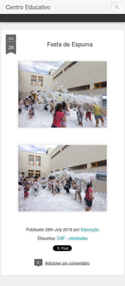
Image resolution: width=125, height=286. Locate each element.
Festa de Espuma (70, 44)
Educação (90, 229)
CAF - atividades (72, 238)
